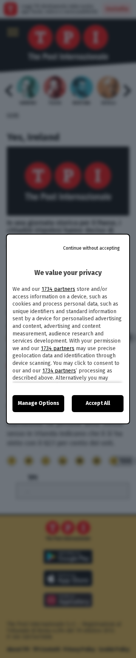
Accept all (98, 403)
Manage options (38, 403)
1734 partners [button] (58, 289)
